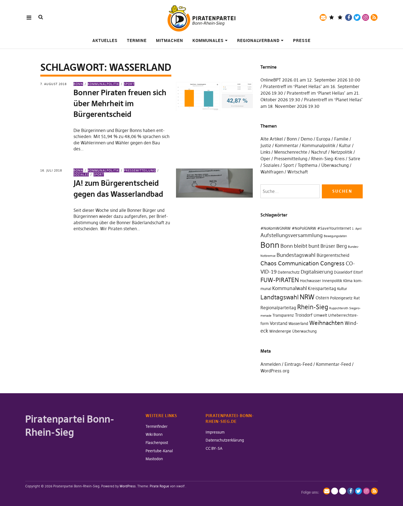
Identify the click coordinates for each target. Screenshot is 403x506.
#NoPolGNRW (304, 228)
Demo (307, 139)
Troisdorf (304, 315)
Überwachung (335, 165)
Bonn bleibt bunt (299, 246)
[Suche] (40, 17)
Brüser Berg (333, 246)
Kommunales (208, 40)
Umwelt (320, 315)
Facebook (348, 17)
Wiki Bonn (154, 434)
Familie (341, 139)
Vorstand (278, 323)
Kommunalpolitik (103, 84)
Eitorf (358, 272)
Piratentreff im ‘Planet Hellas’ (292, 86)
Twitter (357, 17)
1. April (357, 228)
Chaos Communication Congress (302, 263)
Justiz (265, 145)
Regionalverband (258, 40)
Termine (137, 40)
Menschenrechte (290, 152)
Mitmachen (169, 40)
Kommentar (286, 145)
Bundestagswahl (296, 255)
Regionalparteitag (278, 307)
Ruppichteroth (338, 308)
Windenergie (280, 331)
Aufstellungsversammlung (291, 235)
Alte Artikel (271, 139)
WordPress (128, 486)
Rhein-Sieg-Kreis (328, 158)
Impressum (215, 432)
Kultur (345, 145)
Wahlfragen (271, 172)
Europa (323, 139)
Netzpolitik (341, 152)
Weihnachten (326, 323)
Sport (129, 84)
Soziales (271, 165)
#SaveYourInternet (334, 228)
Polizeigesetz (341, 298)
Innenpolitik (332, 280)
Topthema (307, 165)
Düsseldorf (343, 272)
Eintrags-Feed (298, 364)
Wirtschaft (297, 172)
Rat (357, 298)
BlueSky (340, 17)
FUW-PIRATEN (279, 280)
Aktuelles (105, 40)
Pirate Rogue (159, 486)
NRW (307, 297)
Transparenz (283, 315)
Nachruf (319, 152)
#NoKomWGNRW (275, 228)
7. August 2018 (53, 84)
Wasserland (298, 323)
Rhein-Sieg (312, 307)
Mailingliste (323, 17)
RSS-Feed (374, 17)
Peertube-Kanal (159, 450)
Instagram (365, 17)
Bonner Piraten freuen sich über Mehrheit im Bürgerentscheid (119, 103)
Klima (348, 280)
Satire (354, 158)
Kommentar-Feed (333, 364)
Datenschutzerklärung (225, 440)
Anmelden (270, 364)
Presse (302, 40)
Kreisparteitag (322, 288)
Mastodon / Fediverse (331, 17)
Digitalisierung (317, 272)
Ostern (322, 297)
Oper (265, 158)
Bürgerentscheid (333, 255)
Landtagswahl (279, 297)
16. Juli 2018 (51, 170)
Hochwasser (310, 280)
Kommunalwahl (289, 288)
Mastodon (154, 458)
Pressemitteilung (140, 170)
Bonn (78, 84)
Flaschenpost (157, 442)
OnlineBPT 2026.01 (279, 80)
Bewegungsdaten (335, 236)
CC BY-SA (214, 448)
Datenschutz (289, 272)
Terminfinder (157, 426)
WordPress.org (274, 370)
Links (265, 152)
